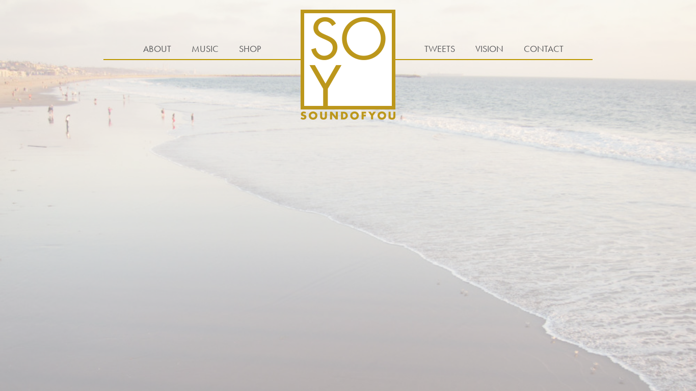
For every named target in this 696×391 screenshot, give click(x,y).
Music (205, 48)
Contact (544, 48)
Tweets (439, 48)
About (157, 48)
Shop (250, 48)
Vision (489, 48)
